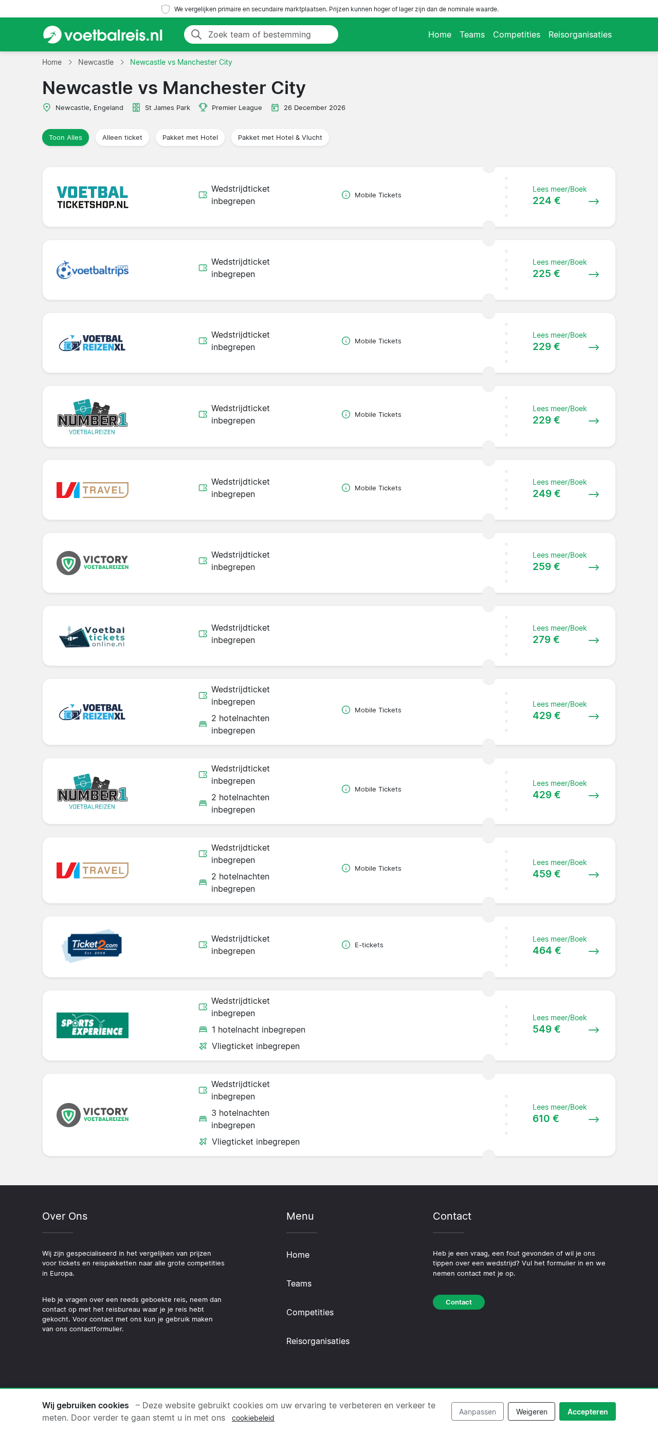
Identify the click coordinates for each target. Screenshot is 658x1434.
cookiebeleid (253, 1417)
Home (439, 34)
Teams (472, 34)
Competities (516, 34)
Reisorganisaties (580, 34)
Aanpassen (477, 1411)
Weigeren (531, 1411)
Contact (459, 1302)
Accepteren (588, 1411)
